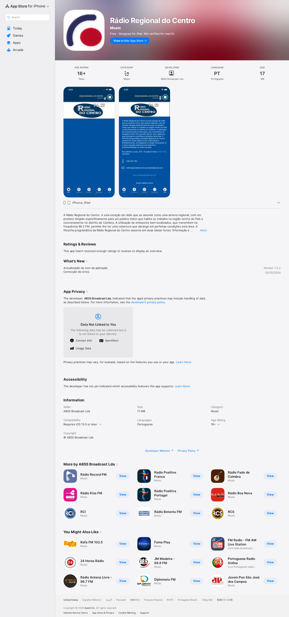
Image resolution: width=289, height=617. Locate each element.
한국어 (170, 600)
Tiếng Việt (207, 600)
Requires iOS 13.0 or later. (80, 424)
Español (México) (92, 600)
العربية (109, 600)
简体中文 (135, 600)
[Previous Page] (59, 494)
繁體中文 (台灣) (225, 600)
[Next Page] (285, 494)
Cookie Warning (127, 613)
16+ (213, 424)
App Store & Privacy (103, 613)
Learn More (183, 362)
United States (70, 600)
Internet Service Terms (75, 613)
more (203, 230)
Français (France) (153, 600)
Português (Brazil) (187, 600)
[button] (27, 28)
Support (144, 613)
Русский (121, 600)
